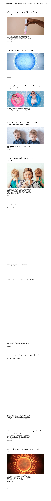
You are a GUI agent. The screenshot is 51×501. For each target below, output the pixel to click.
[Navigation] (32, 3)
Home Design (30, 3)
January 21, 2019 (9, 149)
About (45, 3)
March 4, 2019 (9, 113)
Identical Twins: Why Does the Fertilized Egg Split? (24, 450)
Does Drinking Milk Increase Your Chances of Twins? (25, 159)
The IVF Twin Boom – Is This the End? (22, 50)
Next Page (42, 488)
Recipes (41, 3)
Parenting (24, 3)
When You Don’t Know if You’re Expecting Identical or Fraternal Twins (23, 123)
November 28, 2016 (9, 440)
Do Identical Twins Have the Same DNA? (23, 355)
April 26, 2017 (9, 346)
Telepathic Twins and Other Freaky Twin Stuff (25, 430)
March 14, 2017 (9, 421)
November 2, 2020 (9, 41)
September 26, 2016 (10, 481)
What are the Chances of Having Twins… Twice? (23, 13)
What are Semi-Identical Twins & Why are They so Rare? (23, 87)
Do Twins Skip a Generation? (18, 204)
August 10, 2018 (9, 195)
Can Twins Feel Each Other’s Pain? (20, 279)
